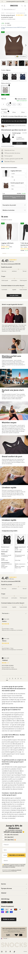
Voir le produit (4, 551)
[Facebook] (10, 951)
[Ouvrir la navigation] (2, 5)
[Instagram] (2, 951)
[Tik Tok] (14, 951)
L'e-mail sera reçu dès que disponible (14, 121)
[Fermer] (2, 1)
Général (3, 893)
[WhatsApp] (6, 951)
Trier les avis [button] (5, 613)
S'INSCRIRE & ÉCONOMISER (16, 855)
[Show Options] (24, 860)
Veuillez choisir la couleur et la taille (14, 197)
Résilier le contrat (8, 919)
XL (19, 104)
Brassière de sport (5, 547)
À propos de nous (6, 888)
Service (3, 884)
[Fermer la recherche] (25, 9)
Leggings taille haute (7, 243)
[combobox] (13, 860)
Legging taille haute (16, 170)
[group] (10, 261)
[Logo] (14, 6)
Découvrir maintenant (19, 143)
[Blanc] (14, 137)
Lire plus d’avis (14, 295)
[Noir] (13, 137)
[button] (7, 678)
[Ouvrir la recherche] (22, 6)
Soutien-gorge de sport (17, 183)
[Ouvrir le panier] (25, 6)
